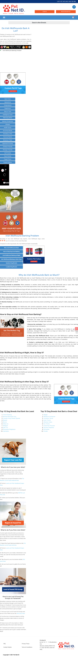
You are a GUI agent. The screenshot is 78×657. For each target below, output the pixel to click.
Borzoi (5, 422)
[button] (4, 17)
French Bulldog (7, 414)
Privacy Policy (25, 643)
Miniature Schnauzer (49, 416)
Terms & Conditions (27, 647)
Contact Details (7, 647)
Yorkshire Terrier (48, 418)
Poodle (46, 431)
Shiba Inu (5, 424)
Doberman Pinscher (49, 425)
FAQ (4, 643)
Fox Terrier (47, 424)
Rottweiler (46, 429)
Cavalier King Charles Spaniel (11, 418)
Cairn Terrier (47, 420)
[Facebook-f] (74, 7)
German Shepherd (49, 427)
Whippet (5, 425)
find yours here (21, 613)
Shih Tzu (5, 427)
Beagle (45, 414)
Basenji (5, 420)
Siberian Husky (48, 422)
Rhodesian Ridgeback (9, 429)
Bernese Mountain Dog (9, 416)
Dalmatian (6, 431)
